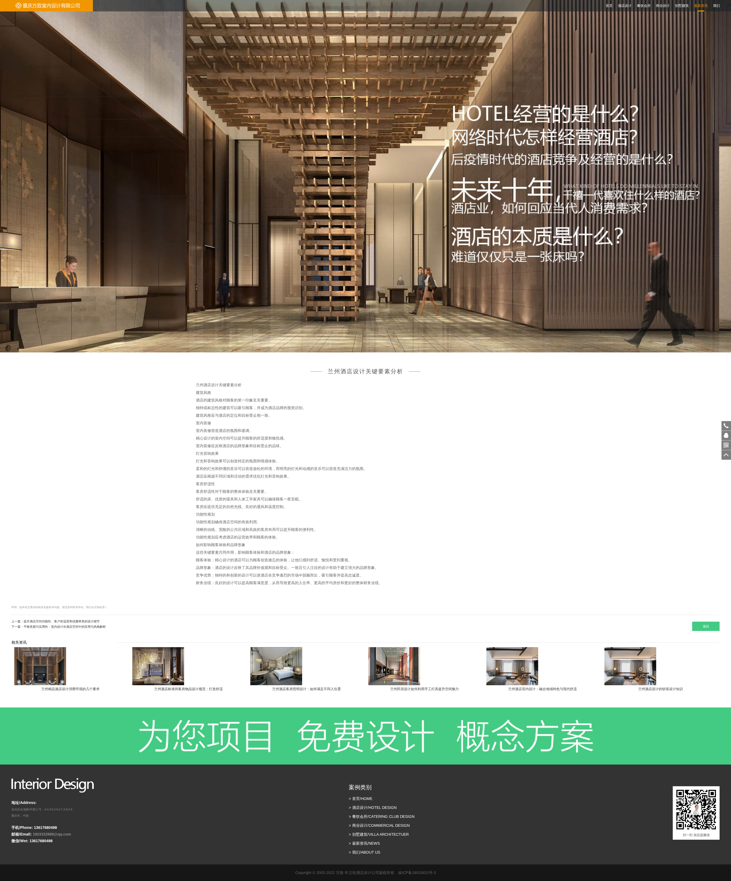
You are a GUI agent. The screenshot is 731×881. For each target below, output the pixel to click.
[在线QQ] (726, 437)
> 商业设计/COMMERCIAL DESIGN (379, 825)
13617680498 (726, 426)
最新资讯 (701, 6)
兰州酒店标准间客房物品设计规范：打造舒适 (188, 689)
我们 (716, 6)
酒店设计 (625, 6)
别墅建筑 (682, 6)
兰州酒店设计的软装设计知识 (660, 689)
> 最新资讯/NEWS (364, 843)
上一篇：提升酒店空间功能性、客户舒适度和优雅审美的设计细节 (55, 621)
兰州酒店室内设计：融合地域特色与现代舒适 (542, 689)
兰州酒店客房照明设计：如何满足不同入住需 (306, 689)
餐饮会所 (644, 6)
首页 (609, 6)
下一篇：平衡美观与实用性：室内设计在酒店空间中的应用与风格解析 (58, 626)
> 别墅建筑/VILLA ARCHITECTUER (379, 834)
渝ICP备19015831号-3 (417, 873)
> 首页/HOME (360, 799)
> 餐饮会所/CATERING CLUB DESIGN (381, 816)
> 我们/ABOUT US (364, 852)
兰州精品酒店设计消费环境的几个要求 (70, 689)
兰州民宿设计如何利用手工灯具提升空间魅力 (424, 689)
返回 (706, 626)
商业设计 (663, 6)
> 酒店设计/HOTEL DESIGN (373, 807)
